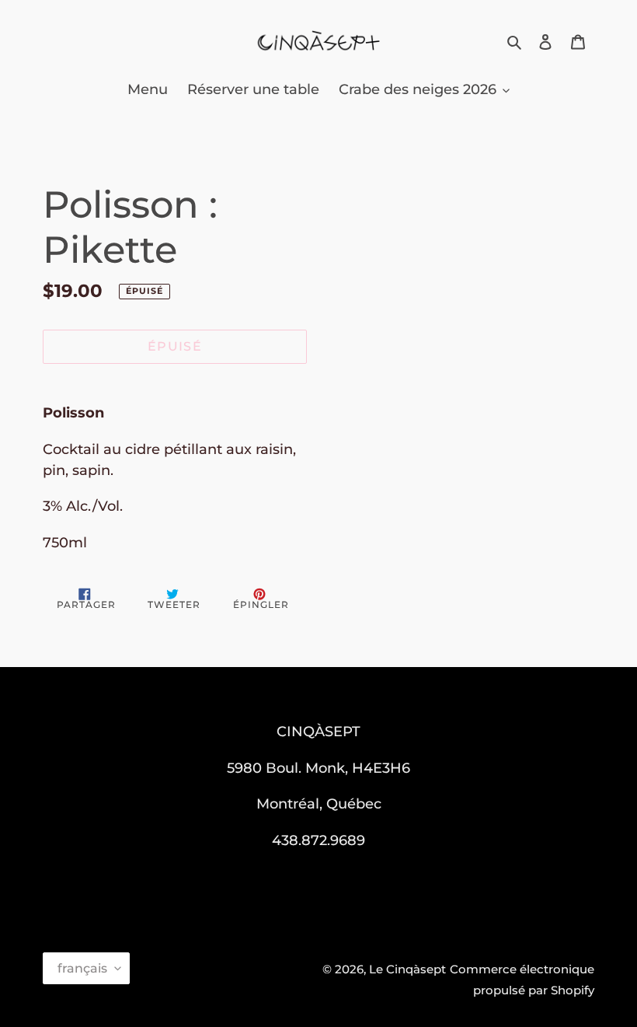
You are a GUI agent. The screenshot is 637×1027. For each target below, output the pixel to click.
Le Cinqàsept (407, 969)
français (82, 968)
